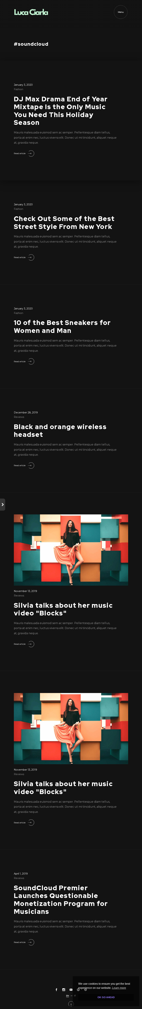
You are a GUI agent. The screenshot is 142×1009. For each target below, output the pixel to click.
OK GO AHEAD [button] (106, 997)
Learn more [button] (119, 987)
